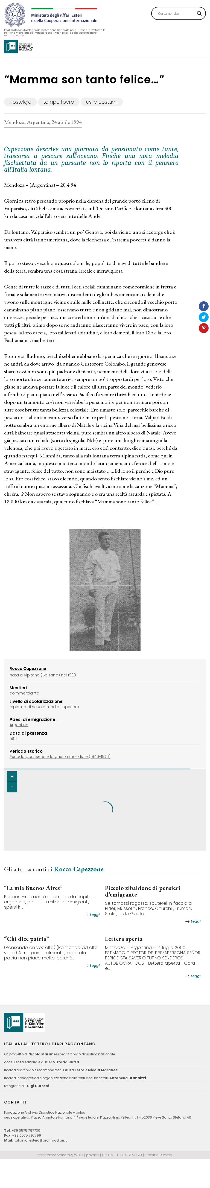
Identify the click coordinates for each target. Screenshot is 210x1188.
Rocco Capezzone (79, 869)
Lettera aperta (123, 939)
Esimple (165, 1155)
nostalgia (20, 101)
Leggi (95, 914)
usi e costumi (101, 101)
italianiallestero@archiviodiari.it (40, 1140)
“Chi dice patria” (26, 939)
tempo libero (58, 101)
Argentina (19, 725)
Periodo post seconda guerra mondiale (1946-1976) (60, 756)
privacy (92, 1155)
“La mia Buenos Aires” (33, 888)
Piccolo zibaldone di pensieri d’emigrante (142, 891)
